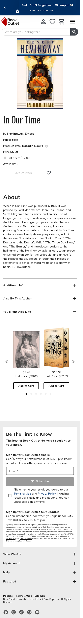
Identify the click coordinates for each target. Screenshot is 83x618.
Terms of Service (26, 539)
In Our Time (21, 119)
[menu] (72, 21)
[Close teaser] (18, 11)
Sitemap (39, 595)
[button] (47, 5)
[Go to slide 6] (50, 394)
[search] (74, 32)
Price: (10, 152)
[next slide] (72, 361)
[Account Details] (43, 21)
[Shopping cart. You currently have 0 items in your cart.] (61, 21)
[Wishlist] (52, 21)
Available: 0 (10, 164)
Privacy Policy (11, 539)
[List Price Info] (5, 158)
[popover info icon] (46, 146)
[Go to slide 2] (31, 394)
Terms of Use (24, 595)
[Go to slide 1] (26, 394)
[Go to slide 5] (46, 394)
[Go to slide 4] (41, 394)
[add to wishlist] (49, 173)
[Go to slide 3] (36, 394)
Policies (8, 595)
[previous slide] (5, 8)
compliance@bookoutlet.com (20, 541)
